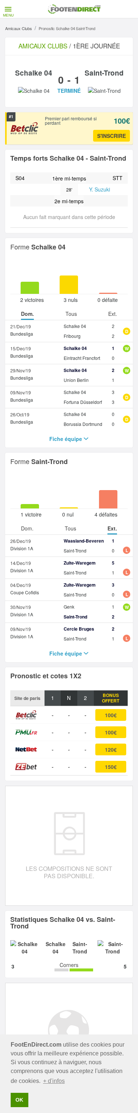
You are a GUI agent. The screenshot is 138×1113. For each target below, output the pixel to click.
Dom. (27, 314)
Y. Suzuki (99, 189)
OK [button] (19, 1100)
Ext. (112, 314)
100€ (111, 715)
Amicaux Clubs (18, 28)
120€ (111, 749)
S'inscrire (111, 135)
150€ (111, 766)
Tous (71, 314)
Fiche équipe (66, 438)
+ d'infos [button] (54, 1081)
